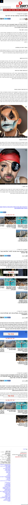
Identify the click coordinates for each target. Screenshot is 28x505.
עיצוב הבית (8, 471)
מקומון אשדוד (8, 477)
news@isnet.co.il (23, 453)
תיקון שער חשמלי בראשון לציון (5, 476)
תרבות (17, 9)
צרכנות (3, 451)
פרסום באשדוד (7, 498)
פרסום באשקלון (7, 489)
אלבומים (8, 455)
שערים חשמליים (7, 465)
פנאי (9, 451)
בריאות (5, 461)
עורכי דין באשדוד (7, 496)
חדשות (22, 9)
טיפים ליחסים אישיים (6, 468)
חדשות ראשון (7, 453)
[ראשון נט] (25, 449)
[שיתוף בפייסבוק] (9, 19)
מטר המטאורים (22, 384)
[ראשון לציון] (19, 8)
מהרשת (5, 9)
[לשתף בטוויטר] (5, 19)
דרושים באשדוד (7, 493)
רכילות (9, 456)
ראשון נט (25, 13)
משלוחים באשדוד (7, 485)
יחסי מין (9, 474)
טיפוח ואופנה (8, 472)
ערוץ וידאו (2, 463)
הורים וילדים (8, 475)
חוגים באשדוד (8, 494)
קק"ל (24, 259)
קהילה (13, 9)
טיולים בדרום (8, 471)
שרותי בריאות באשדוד (6, 492)
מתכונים (9, 475)
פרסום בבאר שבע (7, 490)
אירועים (2, 456)
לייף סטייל (20, 13)
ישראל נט (8, 478)
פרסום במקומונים (7, 484)
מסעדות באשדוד (7, 486)
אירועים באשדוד (7, 492)
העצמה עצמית (7, 469)
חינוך (9, 457)
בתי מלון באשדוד (7, 482)
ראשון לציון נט (8, 463)
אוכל (9, 9)
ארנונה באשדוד (7, 495)
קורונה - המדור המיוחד (5, 462)
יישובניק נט (8, 483)
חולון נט (9, 501)
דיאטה (9, 473)
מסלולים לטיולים (7, 470)
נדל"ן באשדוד (8, 479)
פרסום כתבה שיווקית (6, 500)
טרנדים (9, 461)
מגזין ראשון (8, 451)
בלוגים (6, 451)
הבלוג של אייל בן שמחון (6, 459)
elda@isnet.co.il (18, 456)
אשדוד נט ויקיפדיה (7, 499)
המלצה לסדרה (7, 467)
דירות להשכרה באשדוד (6, 488)
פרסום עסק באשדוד (6, 488)
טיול (24, 321)
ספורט (6, 456)
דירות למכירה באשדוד (6, 487)
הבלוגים (8, 458)
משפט (9, 454)
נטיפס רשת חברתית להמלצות (5, 464)
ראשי (26, 9)
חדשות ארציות (4, 454)
